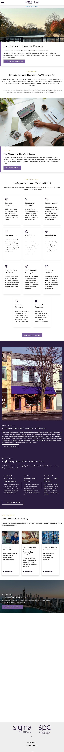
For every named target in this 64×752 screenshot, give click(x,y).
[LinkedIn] (32, 737)
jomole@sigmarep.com (32, 745)
